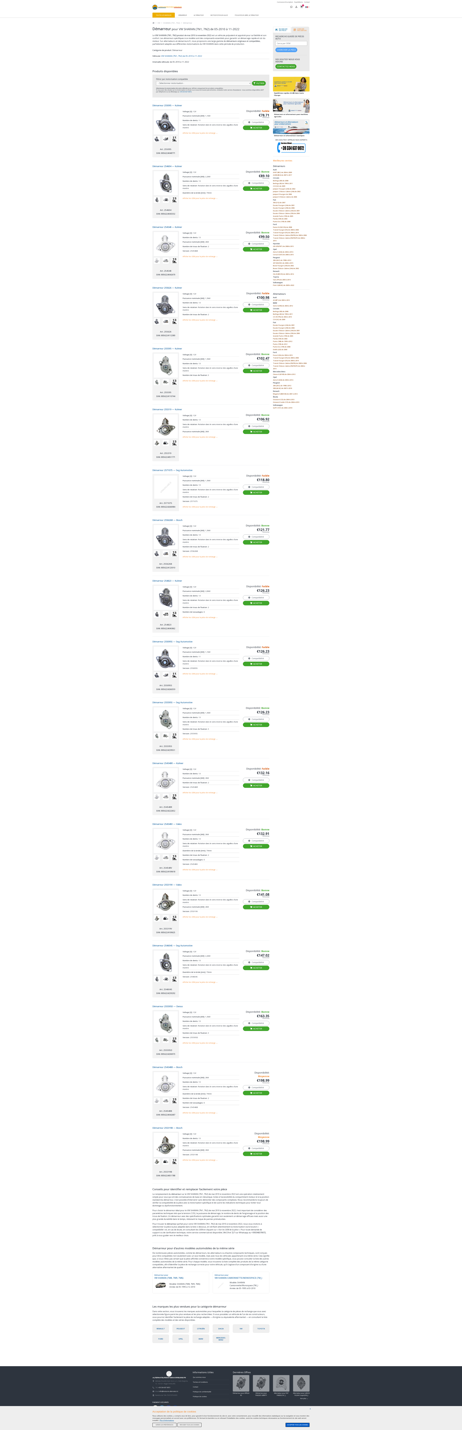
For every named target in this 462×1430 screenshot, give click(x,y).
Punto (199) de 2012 (280, 344)
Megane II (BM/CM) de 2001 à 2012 (285, 394)
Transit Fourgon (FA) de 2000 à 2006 (286, 230)
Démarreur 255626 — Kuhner (167, 287)
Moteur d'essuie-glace (219, 15)
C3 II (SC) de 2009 (279, 186)
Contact (307, 2)
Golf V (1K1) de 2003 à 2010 (282, 408)
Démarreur (182, 15)
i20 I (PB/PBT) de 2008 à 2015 (283, 246)
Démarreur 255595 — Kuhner (167, 348)
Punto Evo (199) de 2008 (281, 221)
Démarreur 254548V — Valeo (167, 824)
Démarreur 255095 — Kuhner (167, 105)
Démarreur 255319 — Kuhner (167, 409)
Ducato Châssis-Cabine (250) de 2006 (286, 213)
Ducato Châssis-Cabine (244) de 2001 (286, 210)
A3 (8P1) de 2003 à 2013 (281, 300)
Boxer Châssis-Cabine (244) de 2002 (286, 268)
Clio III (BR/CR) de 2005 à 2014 (283, 274)
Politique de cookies (200, 1396)
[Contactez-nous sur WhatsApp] (291, 7)
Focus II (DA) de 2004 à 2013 (283, 355)
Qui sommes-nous (199, 1377)
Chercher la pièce (286, 50)
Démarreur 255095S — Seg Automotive (172, 641)
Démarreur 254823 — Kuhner (167, 580)
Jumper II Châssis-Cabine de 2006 (285, 197)
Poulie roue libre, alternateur (247, 15)
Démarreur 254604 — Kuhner (167, 166)
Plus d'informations (167, 1420)
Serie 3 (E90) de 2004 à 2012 (283, 306)
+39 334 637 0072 (164, 1387)
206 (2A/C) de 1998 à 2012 (282, 260)
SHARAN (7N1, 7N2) (171, 23)
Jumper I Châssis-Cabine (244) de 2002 (286, 191)
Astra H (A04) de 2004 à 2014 (283, 252)
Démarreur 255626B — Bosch (167, 520)
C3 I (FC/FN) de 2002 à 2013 (282, 317)
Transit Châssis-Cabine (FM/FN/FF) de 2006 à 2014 (289, 239)
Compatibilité (257, 122)
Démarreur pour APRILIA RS (241, 1394)
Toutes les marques (163, 15)
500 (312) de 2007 (279, 202)
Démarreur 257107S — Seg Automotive (172, 470)
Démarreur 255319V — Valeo (167, 884)
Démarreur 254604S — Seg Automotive (172, 945)
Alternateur (199, 15)
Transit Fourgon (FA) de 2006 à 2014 (286, 232)
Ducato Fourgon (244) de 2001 (284, 205)
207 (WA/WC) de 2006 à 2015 (283, 263)
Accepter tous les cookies (297, 1425)
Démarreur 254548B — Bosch (167, 1067)
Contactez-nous (286, 66)
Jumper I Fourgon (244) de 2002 (284, 189)
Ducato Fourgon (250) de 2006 (284, 208)
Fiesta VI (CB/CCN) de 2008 (282, 227)
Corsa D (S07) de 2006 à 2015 (283, 254)
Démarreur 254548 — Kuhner (167, 227)
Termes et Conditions (200, 1382)
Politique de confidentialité (202, 1392)
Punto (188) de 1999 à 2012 (282, 341)
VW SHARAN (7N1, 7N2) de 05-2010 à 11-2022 (181, 56)
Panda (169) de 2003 (280, 219)
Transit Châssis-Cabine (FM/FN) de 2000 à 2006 (290, 235)
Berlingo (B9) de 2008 (280, 181)
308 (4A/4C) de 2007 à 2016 (282, 388)
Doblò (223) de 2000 (280, 349)
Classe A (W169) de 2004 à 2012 (284, 374)
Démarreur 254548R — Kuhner (167, 763)
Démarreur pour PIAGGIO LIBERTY (261, 1394)
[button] (307, 7)
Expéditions (298, 2)
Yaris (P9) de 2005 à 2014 (282, 279)
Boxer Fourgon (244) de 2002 (283, 266)
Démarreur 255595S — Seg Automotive (172, 702)
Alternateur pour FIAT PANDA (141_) (281, 1394)
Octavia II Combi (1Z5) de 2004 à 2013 (286, 402)
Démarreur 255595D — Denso (167, 1006)
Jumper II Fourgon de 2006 (282, 194)
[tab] (282, 30)
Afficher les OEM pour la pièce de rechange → (200, 133)
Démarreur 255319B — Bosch (167, 1127)
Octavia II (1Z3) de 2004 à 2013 (283, 399)
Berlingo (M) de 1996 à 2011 (283, 183)
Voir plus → (304, 1398)
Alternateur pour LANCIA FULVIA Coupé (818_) (301, 1394)
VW (158, 23)
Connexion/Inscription (285, 2)
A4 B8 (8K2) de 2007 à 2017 (282, 175)
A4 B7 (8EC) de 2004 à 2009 (282, 172)
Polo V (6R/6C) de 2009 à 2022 (283, 285)
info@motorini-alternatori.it (168, 1391)
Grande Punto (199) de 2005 (283, 216)
